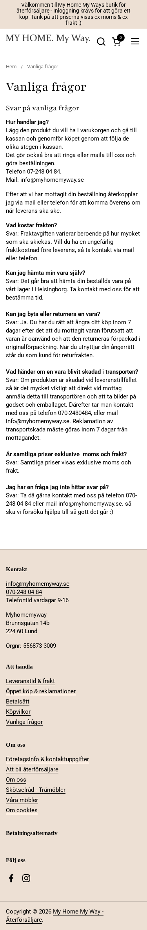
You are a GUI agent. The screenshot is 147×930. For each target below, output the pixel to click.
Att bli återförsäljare (32, 769)
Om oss (16, 779)
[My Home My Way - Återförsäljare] (48, 41)
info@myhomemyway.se (37, 583)
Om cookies (22, 810)
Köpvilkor (18, 711)
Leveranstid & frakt (30, 681)
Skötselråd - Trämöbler (35, 789)
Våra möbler (22, 800)
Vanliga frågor (24, 721)
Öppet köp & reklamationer (41, 691)
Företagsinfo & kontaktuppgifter (47, 759)
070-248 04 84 (24, 592)
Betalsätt (17, 701)
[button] (101, 41)
